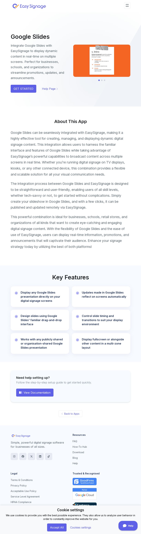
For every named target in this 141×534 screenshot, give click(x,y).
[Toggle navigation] (127, 5)
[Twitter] (31, 456)
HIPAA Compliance (21, 502)
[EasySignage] (21, 436)
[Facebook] (22, 456)
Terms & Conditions (22, 480)
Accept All (57, 527)
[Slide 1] (99, 80)
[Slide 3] (104, 80)
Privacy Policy (19, 485)
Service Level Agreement (25, 496)
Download (78, 452)
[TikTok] (48, 456)
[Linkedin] (40, 456)
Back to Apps (71, 413)
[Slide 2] (101, 80)
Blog (75, 457)
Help (75, 463)
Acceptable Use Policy (23, 491)
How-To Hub (80, 446)
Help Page (49, 88)
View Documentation (37, 392)
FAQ (75, 441)
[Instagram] (14, 456)
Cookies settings (80, 527)
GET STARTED (23, 88)
